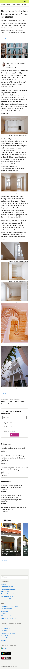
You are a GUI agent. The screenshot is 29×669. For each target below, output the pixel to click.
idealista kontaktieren (6, 608)
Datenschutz (4, 611)
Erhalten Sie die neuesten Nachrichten (11, 413)
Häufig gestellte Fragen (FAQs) (9, 606)
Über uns (3, 584)
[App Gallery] (6, 658)
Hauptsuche (4, 625)
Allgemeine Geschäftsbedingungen (10, 616)
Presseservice (5, 591)
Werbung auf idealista (7, 586)
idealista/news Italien (6, 598)
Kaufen (3, 4)
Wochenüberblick (8, 427)
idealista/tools (4, 635)
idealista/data (4, 638)
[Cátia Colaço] (3, 64)
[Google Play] (6, 653)
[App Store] (6, 649)
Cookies (3, 613)
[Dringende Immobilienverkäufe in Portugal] (11, 539)
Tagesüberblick (8, 423)
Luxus (13, 4)
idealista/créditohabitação (8, 633)
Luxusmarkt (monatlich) (10, 431)
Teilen (4, 38)
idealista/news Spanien (7, 596)
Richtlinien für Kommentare (8, 618)
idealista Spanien (5, 628)
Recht (18, 4)
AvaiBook (3, 640)
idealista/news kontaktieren (8, 589)
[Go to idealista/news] (3, 1)
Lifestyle (24, 4)
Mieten (8, 4)
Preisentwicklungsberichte (8, 594)
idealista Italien (5, 630)
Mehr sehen (4, 560)
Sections (24, 1)
